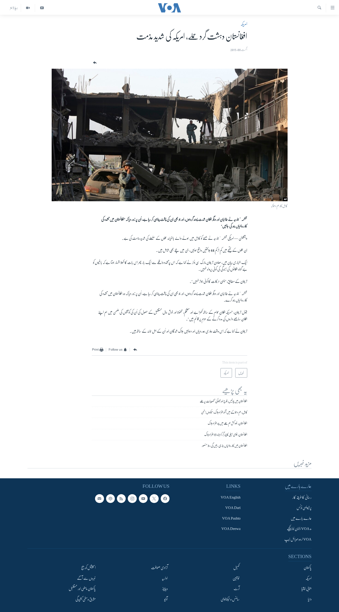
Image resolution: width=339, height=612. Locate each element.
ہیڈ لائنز (14, 7)
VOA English (231, 497)
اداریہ (165, 578)
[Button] (94, 62)
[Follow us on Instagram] (132, 498)
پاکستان (308, 567)
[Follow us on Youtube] (143, 498)
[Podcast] (110, 498)
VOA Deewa (231, 528)
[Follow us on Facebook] (165, 498)
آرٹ (237, 588)
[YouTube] (42, 8)
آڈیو (166, 599)
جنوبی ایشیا (306, 588)
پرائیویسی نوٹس (304, 507)
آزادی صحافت (159, 567)
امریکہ (244, 24)
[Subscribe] (99, 498)
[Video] (28, 8)
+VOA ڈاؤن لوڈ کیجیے (299, 528)
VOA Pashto (231, 518)
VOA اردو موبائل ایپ (298, 539)
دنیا (310, 599)
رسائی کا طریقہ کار (302, 497)
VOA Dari (233, 507)
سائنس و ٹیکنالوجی (230, 599)
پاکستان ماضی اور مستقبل (82, 588)
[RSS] (121, 498)
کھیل (236, 567)
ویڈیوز (165, 588)
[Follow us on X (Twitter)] (154, 498)
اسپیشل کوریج (88, 567)
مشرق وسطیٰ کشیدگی (85, 599)
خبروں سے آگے (86, 578)
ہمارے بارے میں (301, 518)
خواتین (236, 578)
